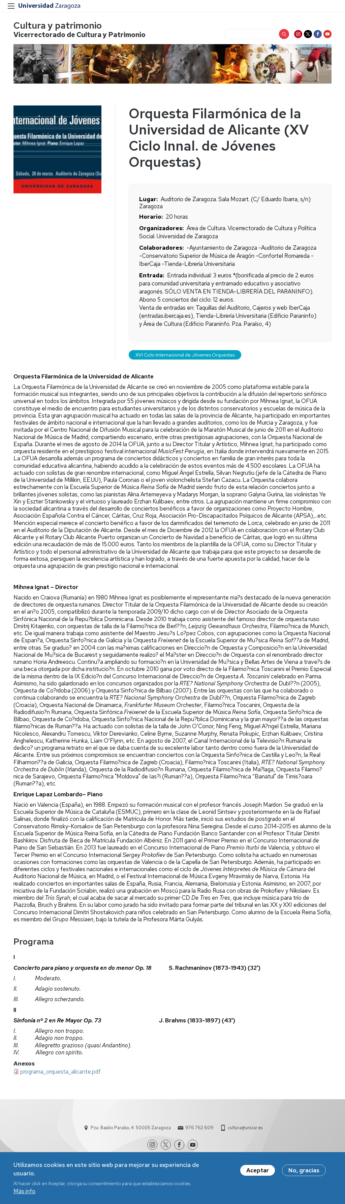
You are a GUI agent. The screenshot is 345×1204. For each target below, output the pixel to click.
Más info (24, 1191)
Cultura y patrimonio (57, 25)
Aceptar (257, 1170)
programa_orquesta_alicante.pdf (60, 1071)
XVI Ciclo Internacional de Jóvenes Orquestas (184, 354)
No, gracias (303, 1170)
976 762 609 (199, 1128)
